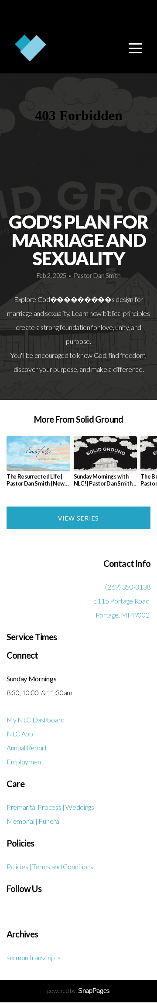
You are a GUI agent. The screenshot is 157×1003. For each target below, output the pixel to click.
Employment (25, 761)
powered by (78, 990)
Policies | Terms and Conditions (50, 866)
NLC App (20, 733)
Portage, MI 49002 (123, 615)
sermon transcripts (33, 957)
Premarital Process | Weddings (50, 807)
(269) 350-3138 (127, 587)
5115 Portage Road (122, 601)
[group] (38, 465)
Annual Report (27, 747)
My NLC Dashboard (36, 719)
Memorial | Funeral (33, 821)
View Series (78, 518)
